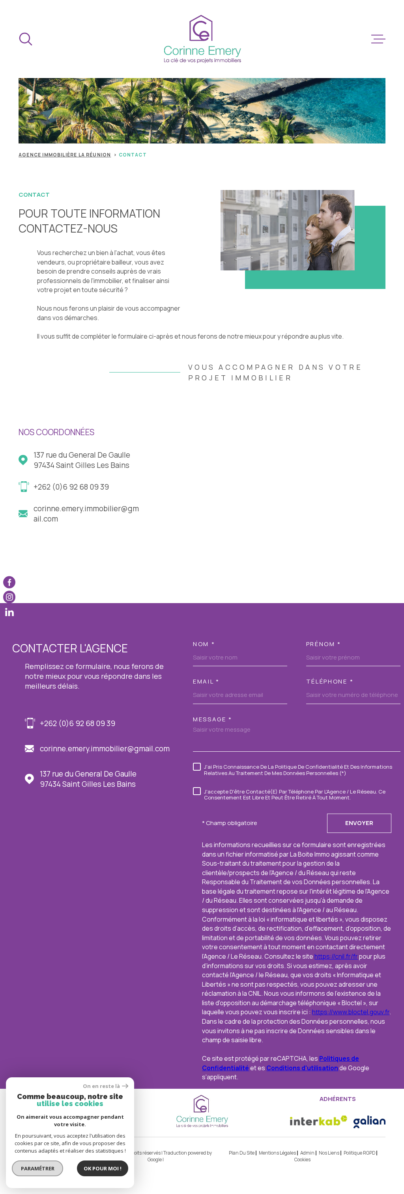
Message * (212, 719)
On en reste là (101, 1086)
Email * (206, 681)
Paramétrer (37, 1168)
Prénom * (324, 644)
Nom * (204, 644)
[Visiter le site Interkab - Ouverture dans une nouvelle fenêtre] (318, 1122)
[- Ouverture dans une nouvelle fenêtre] (369, 1122)
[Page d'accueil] (202, 39)
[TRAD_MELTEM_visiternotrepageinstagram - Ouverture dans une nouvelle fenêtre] (9, 597)
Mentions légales (277, 1152)
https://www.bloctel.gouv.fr (350, 1012)
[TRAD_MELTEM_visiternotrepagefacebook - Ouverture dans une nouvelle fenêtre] (9, 582)
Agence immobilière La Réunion (65, 154)
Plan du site (241, 1152)
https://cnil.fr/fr (336, 956)
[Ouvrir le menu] (378, 39)
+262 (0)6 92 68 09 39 (71, 487)
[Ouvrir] (26, 39)
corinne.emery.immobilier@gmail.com (86, 513)
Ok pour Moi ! (103, 1168)
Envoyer (359, 823)
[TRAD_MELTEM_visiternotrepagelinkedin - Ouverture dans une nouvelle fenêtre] (9, 611)
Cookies (302, 1159)
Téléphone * (330, 681)
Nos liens (329, 1152)
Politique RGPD (359, 1152)
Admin (307, 1152)
